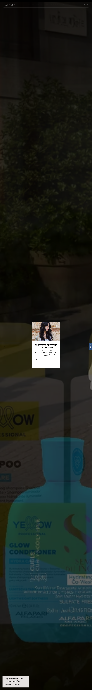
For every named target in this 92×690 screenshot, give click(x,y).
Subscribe (53, 359)
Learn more (8, 684)
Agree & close (16, 684)
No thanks (46, 364)
